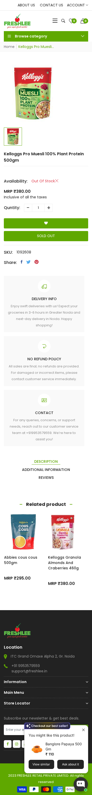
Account (76, 5)
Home (9, 46)
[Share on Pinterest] (36, 262)
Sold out (46, 235)
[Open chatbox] (81, 784)
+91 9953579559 (26, 665)
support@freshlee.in (29, 671)
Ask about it (70, 764)
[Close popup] (83, 730)
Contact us (51, 5)
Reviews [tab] (46, 477)
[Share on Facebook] (21, 262)
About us (26, 5)
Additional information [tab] (46, 469)
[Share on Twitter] (28, 262)
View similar (41, 764)
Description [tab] (46, 461)
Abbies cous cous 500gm (20, 560)
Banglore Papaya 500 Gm (63, 746)
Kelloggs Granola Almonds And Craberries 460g (64, 563)
